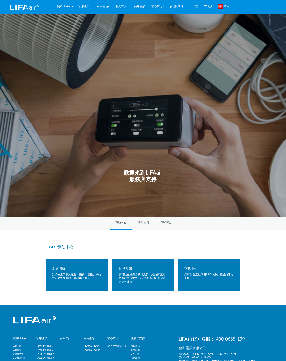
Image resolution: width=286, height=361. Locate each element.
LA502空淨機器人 (44, 346)
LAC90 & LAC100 (92, 350)
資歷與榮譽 (18, 354)
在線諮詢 (135, 358)
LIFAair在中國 (19, 358)
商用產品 (139, 6)
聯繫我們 (143, 222)
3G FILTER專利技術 (116, 346)
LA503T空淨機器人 (45, 354)
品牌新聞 (17, 350)
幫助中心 (120, 222)
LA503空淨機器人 (44, 350)
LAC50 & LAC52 (91, 346)
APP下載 (166, 222)
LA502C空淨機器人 (45, 358)
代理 (195, 6)
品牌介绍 (17, 346)
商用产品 (65, 338)
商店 (210, 6)
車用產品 (89, 338)
